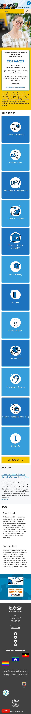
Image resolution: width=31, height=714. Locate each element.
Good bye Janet (10, 546)
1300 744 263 (15, 61)
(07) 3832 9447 (15, 622)
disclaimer (8, 650)
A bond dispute (9, 513)
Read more (5, 499)
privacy (12, 650)
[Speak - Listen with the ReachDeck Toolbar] (29, 3)
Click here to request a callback (15, 87)
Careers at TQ (15, 460)
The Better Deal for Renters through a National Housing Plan (15, 475)
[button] (27, 11)
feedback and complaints (20, 650)
